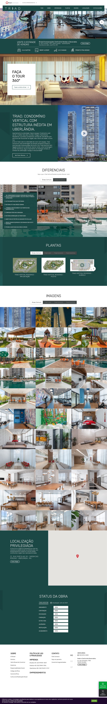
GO (71, 661)
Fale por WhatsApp (103, 686)
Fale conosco (103, 694)
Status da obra (97, 8)
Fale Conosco (55, 656)
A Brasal (12, 656)
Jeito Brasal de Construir (17, 662)
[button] (77, 556)
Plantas (67, 8)
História (12, 659)
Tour (41, 8)
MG (71, 655)
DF (71, 667)
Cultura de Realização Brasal (18, 677)
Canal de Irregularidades (59, 662)
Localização (85, 8)
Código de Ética (15, 671)
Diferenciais (58, 8)
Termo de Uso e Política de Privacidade (12, 700)
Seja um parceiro (56, 659)
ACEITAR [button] (94, 700)
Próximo (101, 22)
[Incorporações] (14, 3)
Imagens (76, 8)
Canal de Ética (14, 674)
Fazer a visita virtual (20, 87)
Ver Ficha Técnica (20, 155)
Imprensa (13, 665)
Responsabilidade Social (17, 668)
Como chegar (85, 43)
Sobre (49, 8)
